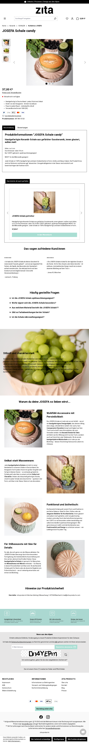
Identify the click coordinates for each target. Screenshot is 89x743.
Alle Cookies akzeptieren (77, 739)
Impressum (6, 682)
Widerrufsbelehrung (9, 690)
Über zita (65, 682)
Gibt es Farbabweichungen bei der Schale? (31, 312)
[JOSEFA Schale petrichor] (44, 202)
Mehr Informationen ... (14, 741)
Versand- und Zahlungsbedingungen (44, 685)
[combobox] (33, 18)
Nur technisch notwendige (40, 739)
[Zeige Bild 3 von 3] (53, 84)
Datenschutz (6, 688)
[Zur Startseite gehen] (44, 10)
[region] (44, 62)
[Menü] (4, 18)
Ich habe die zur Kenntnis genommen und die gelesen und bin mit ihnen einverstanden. (44, 642)
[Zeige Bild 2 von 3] (49, 84)
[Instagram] (47, 717)
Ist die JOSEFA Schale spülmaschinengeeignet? (33, 298)
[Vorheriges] (14, 62)
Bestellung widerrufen (44, 709)
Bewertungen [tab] (22, 128)
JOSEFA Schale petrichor (23, 216)
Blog (63, 688)
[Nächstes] (85, 62)
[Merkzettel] (67, 18)
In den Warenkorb (44, 235)
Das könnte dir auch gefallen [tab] (17, 181)
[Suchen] (55, 18)
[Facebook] (41, 717)
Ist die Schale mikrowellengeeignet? (28, 317)
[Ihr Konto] (72, 18)
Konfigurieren (59, 739)
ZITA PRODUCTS (68, 679)
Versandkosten (27, 724)
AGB (55, 642)
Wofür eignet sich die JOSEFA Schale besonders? (34, 303)
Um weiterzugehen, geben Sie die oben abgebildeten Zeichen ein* (44, 660)
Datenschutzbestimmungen (21, 642)
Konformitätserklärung (40, 688)
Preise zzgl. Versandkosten (11, 92)
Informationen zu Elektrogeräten (43, 682)
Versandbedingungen (52, 728)
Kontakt (42, 2)
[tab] (8, 128)
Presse (64, 690)
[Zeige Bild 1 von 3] (46, 84)
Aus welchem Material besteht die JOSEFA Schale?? (35, 307)
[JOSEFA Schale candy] (49, 62)
